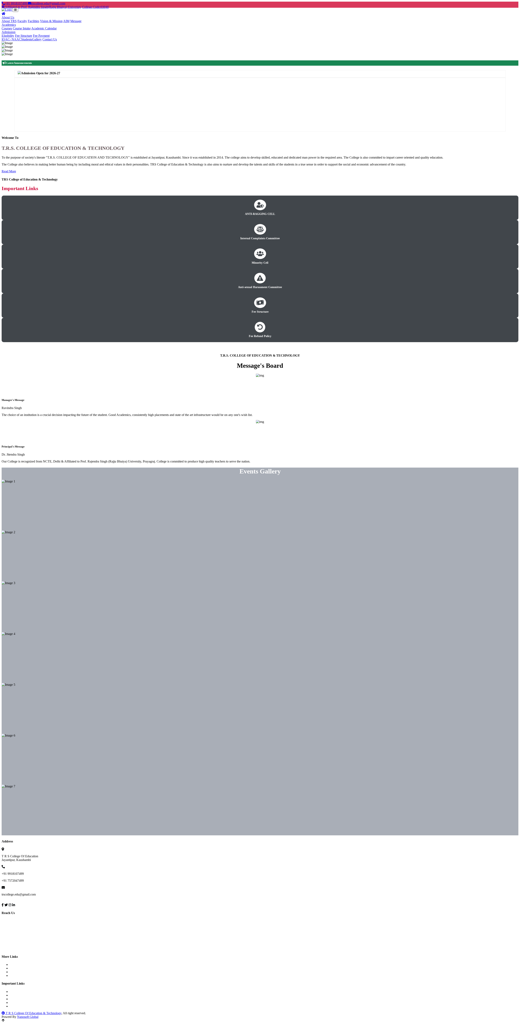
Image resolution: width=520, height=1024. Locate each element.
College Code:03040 (95, 7)
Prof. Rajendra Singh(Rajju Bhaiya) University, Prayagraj (50, 991)
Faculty (22, 21)
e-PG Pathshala (23, 1006)
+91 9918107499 (16, 3)
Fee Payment (41, 35)
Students (26, 39)
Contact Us (49, 39)
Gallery (37, 39)
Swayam (19, 1002)
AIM (66, 21)
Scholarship (21, 999)
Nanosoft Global (27, 1017)
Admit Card (21, 972)
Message (75, 21)
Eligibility (8, 35)
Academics (9, 24)
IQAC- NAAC (11, 39)
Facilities (33, 21)
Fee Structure (23, 35)
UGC (17, 995)
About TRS (9, 21)
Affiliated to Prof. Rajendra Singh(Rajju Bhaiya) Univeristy (43, 7)
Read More (9, 171)
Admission (8, 32)
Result (17, 975)
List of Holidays (24, 968)
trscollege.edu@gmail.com (48, 3)
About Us (8, 17)
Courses (7, 28)
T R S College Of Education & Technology (33, 1013)
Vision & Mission (51, 21)
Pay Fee (18, 964)
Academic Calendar (44, 28)
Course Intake (22, 28)
